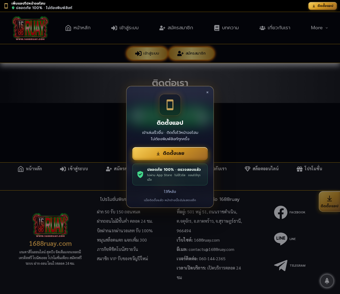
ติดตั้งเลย (173, 153)
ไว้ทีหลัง (170, 191)
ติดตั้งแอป (325, 5)
